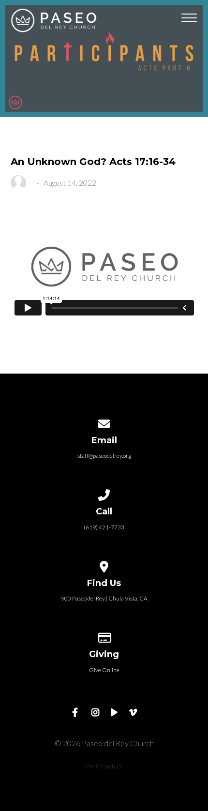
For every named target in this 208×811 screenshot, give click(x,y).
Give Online (104, 670)
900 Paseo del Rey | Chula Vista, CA (104, 598)
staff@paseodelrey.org (104, 455)
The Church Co (104, 766)
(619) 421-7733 (104, 527)
